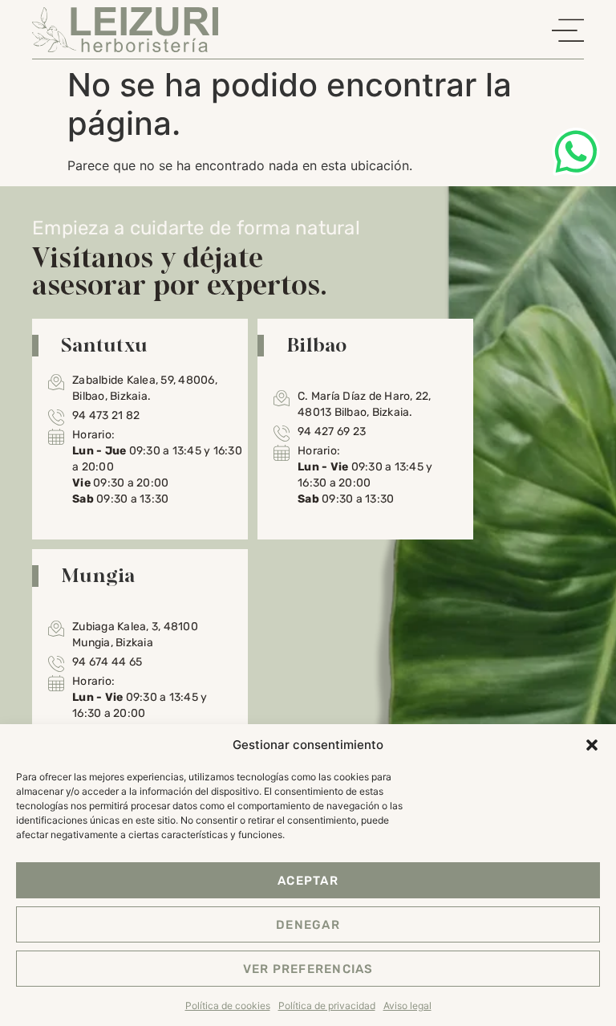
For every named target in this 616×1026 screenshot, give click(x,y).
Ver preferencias (308, 969)
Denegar (308, 925)
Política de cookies (227, 1006)
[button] (592, 745)
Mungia (98, 575)
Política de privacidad (326, 1006)
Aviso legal (407, 1006)
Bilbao (316, 344)
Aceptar (308, 880)
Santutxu (104, 344)
